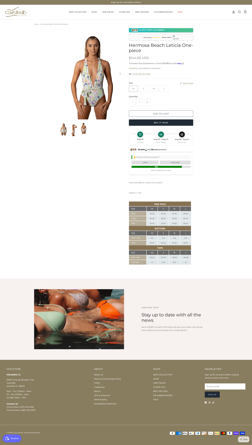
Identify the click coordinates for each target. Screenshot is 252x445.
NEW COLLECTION (77, 12)
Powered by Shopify (32, 433)
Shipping (133, 68)
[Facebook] (206, 402)
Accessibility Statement (105, 403)
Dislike (175, 162)
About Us (98, 374)
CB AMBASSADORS (163, 12)
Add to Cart (161, 113)
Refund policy (100, 399)
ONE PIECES (108, 12)
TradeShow (99, 387)
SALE (180, 12)
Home (36, 24)
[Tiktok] (213, 402)
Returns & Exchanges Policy (107, 379)
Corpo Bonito (17, 433)
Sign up (212, 394)
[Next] (120, 74)
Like (145, 162)
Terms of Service (102, 395)
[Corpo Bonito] (15, 12)
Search (97, 391)
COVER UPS (124, 12)
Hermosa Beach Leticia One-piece (54, 24)
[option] (91, 73)
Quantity (133, 96)
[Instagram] (210, 402)
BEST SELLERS (142, 12)
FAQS (97, 383)
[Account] (233, 12)
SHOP (94, 12)
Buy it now (161, 122)
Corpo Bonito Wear (141, 74)
